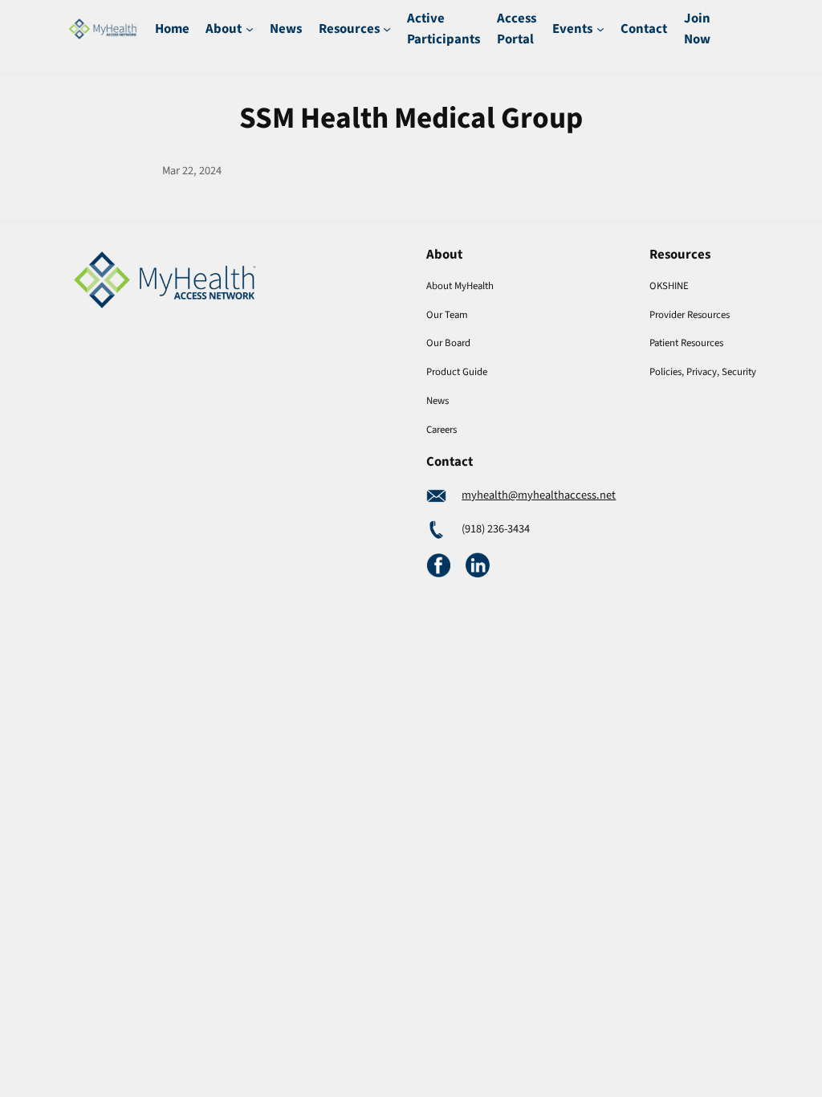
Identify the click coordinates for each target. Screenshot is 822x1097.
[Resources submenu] (387, 29)
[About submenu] (250, 29)
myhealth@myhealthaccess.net (539, 495)
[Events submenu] (600, 29)
